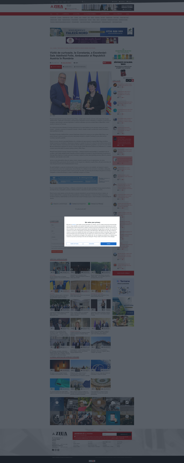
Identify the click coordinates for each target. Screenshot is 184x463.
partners (74, 224)
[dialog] (92, 232)
